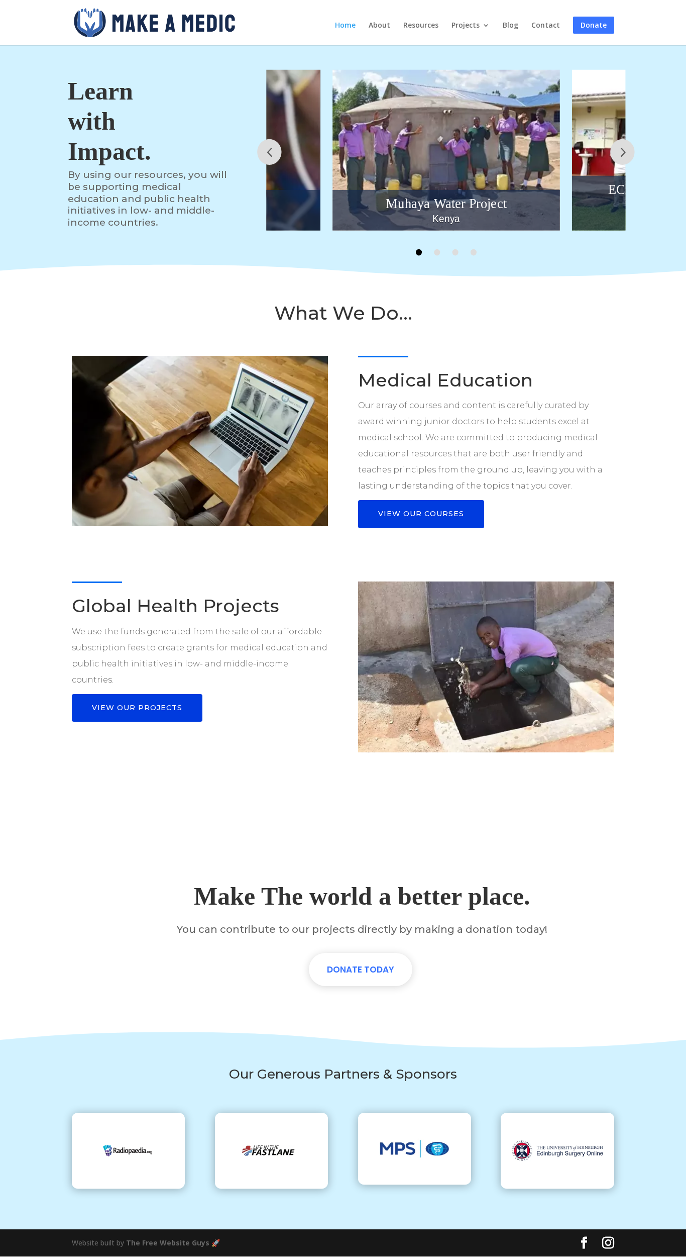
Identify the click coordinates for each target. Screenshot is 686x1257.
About (379, 26)
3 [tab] (455, 252)
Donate (594, 25)
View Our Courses (421, 513)
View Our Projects (137, 707)
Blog (510, 26)
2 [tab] (437, 252)
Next (622, 152)
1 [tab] (418, 252)
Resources (420, 26)
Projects (465, 26)
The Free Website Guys (167, 1242)
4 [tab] (473, 252)
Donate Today (360, 969)
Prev (269, 152)
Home (345, 26)
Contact (545, 26)
